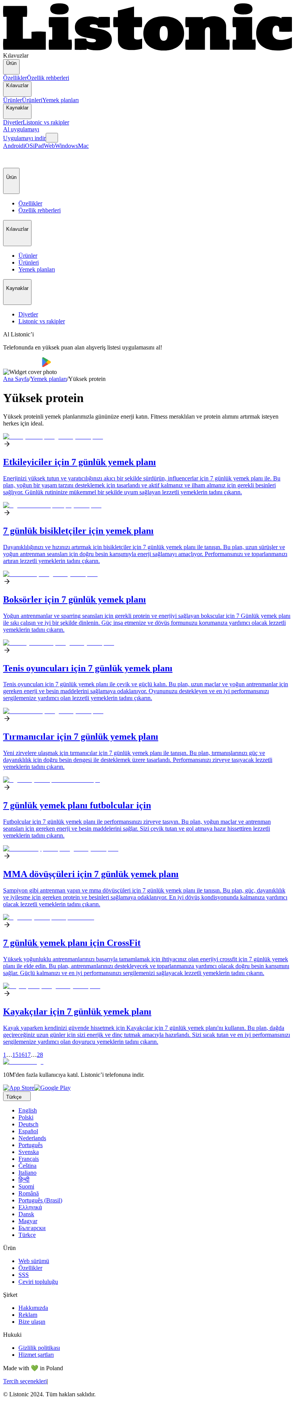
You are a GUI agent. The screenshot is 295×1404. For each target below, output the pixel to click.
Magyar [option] (27, 1221)
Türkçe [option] (27, 1235)
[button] (12, 158)
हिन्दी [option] (24, 1179)
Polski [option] (25, 1117)
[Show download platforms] (52, 137)
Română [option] (28, 1193)
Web (49, 145)
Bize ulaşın (31, 1321)
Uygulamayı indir (24, 138)
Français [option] (28, 1159)
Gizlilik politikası (39, 1347)
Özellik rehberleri (48, 78)
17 (28, 1054)
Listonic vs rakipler (46, 122)
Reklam (27, 1314)
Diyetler (13, 122)
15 (15, 1054)
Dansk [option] (26, 1214)
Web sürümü (33, 1261)
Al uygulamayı (21, 129)
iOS (28, 145)
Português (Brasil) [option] (40, 1200)
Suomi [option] (26, 1186)
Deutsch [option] (28, 1124)
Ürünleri (32, 100)
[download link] (18, 1087)
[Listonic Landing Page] (147, 48)
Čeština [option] (27, 1165)
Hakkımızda (33, 1308)
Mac (83, 145)
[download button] (22, 365)
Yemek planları (60, 100)
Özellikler (15, 78)
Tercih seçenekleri (25, 1381)
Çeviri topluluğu (38, 1281)
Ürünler (12, 100)
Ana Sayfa (16, 379)
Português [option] (30, 1145)
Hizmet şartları (36, 1354)
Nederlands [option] (32, 1138)
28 (40, 1054)
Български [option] (32, 1228)
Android (13, 145)
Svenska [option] (28, 1152)
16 (21, 1054)
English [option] (27, 1110)
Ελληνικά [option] (30, 1207)
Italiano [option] (27, 1172)
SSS (23, 1275)
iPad (38, 145)
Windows (66, 145)
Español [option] (28, 1131)
